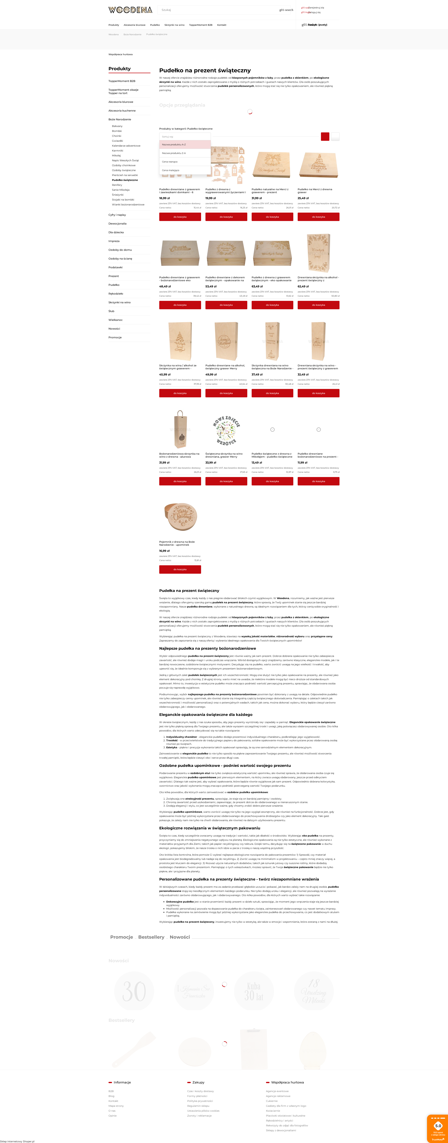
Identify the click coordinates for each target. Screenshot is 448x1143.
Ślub (111, 311)
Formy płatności (197, 1096)
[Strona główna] (130, 10)
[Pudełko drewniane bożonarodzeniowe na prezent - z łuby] (319, 430)
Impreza (114, 241)
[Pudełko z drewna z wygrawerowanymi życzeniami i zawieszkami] (226, 165)
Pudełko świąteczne (125, 180)
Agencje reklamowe (278, 1096)
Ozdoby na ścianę (120, 258)
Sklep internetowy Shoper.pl (17, 1141)
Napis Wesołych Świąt (125, 160)
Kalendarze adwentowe (126, 145)
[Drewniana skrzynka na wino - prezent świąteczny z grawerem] (319, 341)
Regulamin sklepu (198, 1105)
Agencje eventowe (277, 1091)
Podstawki (115, 267)
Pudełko (114, 284)
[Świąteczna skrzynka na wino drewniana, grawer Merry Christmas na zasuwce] (226, 430)
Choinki (116, 135)
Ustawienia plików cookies (203, 1110)
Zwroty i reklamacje (199, 1115)
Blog (111, 1096)
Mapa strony (116, 1105)
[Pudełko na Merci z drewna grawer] (319, 165)
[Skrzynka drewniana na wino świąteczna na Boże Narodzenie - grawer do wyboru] (272, 341)
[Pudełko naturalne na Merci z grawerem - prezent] (272, 165)
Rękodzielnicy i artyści (279, 1120)
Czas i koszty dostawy (200, 1091)
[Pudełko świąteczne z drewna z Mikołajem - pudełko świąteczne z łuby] (272, 430)
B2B (111, 1091)
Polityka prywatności (200, 1101)
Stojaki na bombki (123, 199)
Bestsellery (151, 937)
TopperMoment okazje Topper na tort (123, 91)
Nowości (114, 328)
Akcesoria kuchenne (122, 110)
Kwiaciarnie (273, 1110)
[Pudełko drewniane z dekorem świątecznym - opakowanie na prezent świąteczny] (226, 253)
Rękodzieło (115, 293)
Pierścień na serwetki (125, 175)
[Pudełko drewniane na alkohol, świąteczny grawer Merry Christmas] (226, 341)
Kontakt (113, 1101)
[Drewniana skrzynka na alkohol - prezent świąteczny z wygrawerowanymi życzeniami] (319, 253)
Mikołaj (116, 155)
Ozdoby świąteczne (124, 170)
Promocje (115, 337)
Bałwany (117, 126)
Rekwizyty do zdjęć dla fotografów (287, 1125)
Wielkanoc (115, 320)
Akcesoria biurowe (120, 101)
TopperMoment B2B (121, 81)
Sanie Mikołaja (121, 189)
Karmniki (117, 150)
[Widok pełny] (335, 136)
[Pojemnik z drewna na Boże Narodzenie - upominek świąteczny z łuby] (180, 518)
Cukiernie (272, 1101)
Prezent (113, 276)
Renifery (117, 185)
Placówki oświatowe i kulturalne (285, 1115)
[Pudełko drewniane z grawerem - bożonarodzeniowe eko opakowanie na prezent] (180, 253)
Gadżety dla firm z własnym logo (286, 1105)
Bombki (117, 131)
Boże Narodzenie (119, 119)
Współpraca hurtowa (120, 54)
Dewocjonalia (117, 223)
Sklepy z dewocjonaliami (281, 1130)
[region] (129, 391)
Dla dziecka (116, 232)
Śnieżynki (118, 194)
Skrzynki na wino (119, 302)
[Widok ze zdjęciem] (325, 136)
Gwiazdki (117, 140)
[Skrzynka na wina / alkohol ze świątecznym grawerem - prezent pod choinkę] (180, 341)
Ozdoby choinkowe (123, 165)
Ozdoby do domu (120, 249)
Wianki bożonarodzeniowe (128, 204)
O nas (111, 1110)
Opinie (112, 1115)
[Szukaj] (286, 10)
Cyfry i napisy (117, 214)
